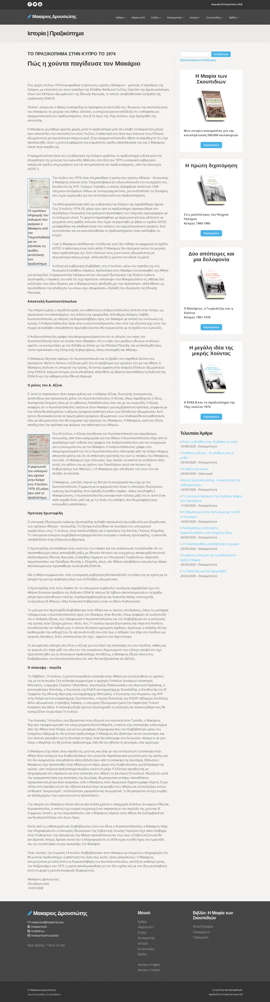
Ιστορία (194, 17)
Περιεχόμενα (201, 932)
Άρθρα (120, 17)
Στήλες (155, 17)
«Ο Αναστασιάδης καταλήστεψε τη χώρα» (210, 544)
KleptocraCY (138, 17)
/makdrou (37, 931)
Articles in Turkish (149, 970)
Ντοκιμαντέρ (174, 17)
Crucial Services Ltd (231, 994)
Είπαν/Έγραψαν (203, 926)
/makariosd (38, 927)
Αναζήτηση (221, 54)
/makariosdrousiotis (45, 935)
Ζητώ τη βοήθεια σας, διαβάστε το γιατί (210, 442)
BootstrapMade (233, 990)
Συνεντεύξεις (214, 17)
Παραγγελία (211, 145)
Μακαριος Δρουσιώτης (53, 16)
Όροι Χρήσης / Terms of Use (46, 945)
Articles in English (149, 965)
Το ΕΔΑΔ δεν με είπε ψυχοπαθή (204, 571)
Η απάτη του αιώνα (195, 469)
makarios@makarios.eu (47, 922)
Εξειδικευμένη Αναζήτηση (198, 60)
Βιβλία (233, 17)
